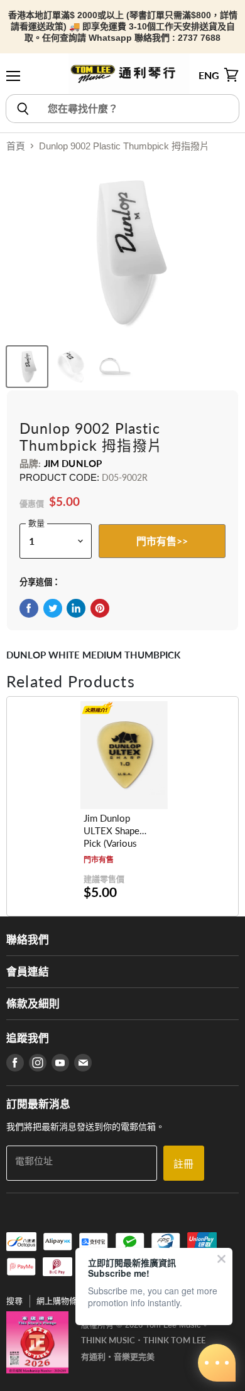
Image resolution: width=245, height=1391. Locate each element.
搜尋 (14, 1301)
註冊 (183, 1163)
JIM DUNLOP (73, 463)
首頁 (15, 146)
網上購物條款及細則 (73, 1301)
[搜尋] (22, 108)
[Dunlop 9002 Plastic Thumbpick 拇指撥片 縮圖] (27, 366)
